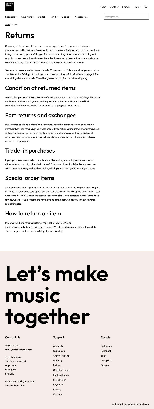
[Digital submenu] (46, 16)
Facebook (106, 350)
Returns (57, 365)
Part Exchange (61, 374)
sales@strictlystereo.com (18, 349)
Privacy (57, 389)
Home (7, 24)
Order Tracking (61, 355)
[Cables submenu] (70, 16)
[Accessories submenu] (89, 16)
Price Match (59, 379)
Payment (58, 384)
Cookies (57, 394)
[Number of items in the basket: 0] (146, 7)
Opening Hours (61, 370)
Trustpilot (106, 360)
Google (105, 365)
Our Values (59, 350)
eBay (103, 355)
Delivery (57, 360)
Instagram (106, 345)
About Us (58, 345)
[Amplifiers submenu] (33, 16)
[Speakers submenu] (16, 16)
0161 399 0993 (60, 222)
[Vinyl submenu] (57, 16)
